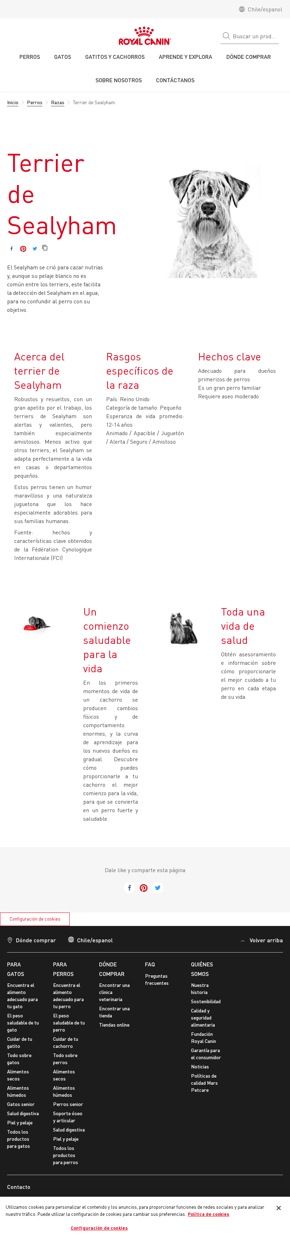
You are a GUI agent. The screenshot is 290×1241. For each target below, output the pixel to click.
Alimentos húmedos (18, 1091)
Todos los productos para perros (65, 1155)
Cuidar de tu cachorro (65, 1042)
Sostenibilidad (206, 1001)
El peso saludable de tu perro (69, 1022)
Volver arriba (266, 940)
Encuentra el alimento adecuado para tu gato (22, 995)
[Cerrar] (278, 1208)
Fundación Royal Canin (203, 1037)
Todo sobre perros (65, 1058)
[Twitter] (34, 248)
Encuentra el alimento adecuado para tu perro (68, 995)
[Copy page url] (44, 248)
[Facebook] (11, 248)
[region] (145, 1219)
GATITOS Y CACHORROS (115, 56)
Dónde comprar (36, 940)
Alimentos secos (18, 1075)
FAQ (150, 964)
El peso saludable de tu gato (23, 1022)
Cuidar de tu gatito (19, 1042)
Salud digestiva (23, 1113)
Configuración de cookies (35, 919)
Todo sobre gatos (19, 1058)
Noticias (200, 1066)
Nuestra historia (200, 988)
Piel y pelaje (20, 1122)
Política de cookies (208, 1214)
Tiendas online (114, 1025)
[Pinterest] (23, 248)
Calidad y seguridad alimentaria (203, 1017)
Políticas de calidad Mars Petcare (204, 1083)
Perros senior (68, 1104)
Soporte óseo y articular (67, 1116)
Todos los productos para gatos (18, 1139)
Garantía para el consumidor (206, 1053)
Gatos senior (21, 1104)
